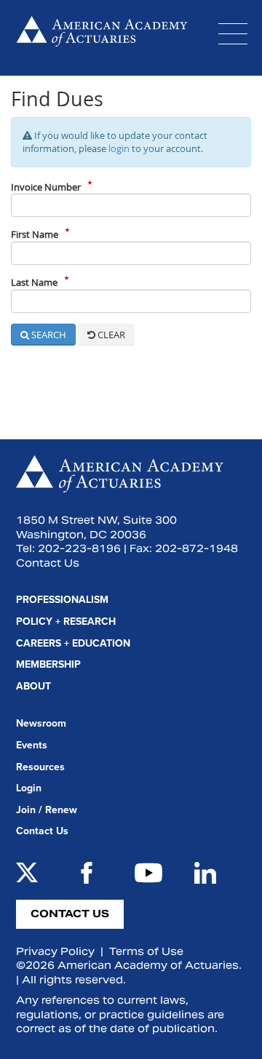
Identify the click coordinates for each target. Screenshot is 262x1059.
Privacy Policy (55, 951)
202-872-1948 (196, 548)
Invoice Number (46, 186)
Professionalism (62, 599)
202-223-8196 (79, 548)
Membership (48, 664)
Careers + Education (73, 643)
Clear (110, 334)
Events (31, 745)
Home (102, 38)
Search (47, 334)
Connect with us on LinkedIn (205, 873)
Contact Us (47, 563)
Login (28, 788)
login (119, 148)
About (33, 686)
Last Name (34, 282)
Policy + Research (66, 621)
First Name (34, 234)
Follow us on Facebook (87, 873)
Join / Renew (46, 810)
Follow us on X (27, 873)
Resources (40, 767)
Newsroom (41, 723)
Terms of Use (146, 951)
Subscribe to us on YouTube (148, 873)
